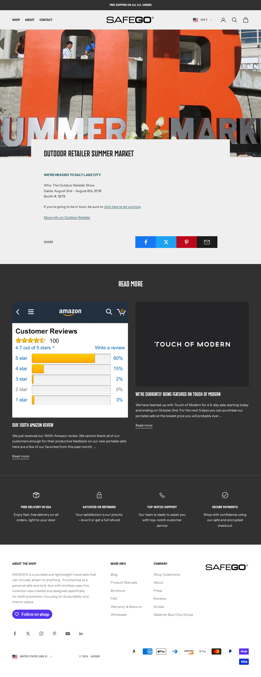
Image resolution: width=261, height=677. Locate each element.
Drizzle (159, 607)
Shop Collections (167, 574)
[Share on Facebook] (146, 242)
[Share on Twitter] (166, 242)
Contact (46, 20)
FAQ (114, 598)
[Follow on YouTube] (67, 633)
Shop (16, 20)
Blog (114, 574)
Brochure (118, 590)
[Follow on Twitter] (28, 633)
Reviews (160, 598)
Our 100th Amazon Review (32, 425)
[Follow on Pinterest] (54, 633)
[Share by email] (207, 242)
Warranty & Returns (126, 607)
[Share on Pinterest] (187, 242)
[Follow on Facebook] (14, 633)
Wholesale (119, 614)
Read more (20, 456)
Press (158, 590)
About (29, 20)
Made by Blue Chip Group (173, 614)
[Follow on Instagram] (41, 633)
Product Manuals (124, 582)
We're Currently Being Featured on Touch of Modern (178, 394)
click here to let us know (122, 207)
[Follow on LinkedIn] (81, 633)
